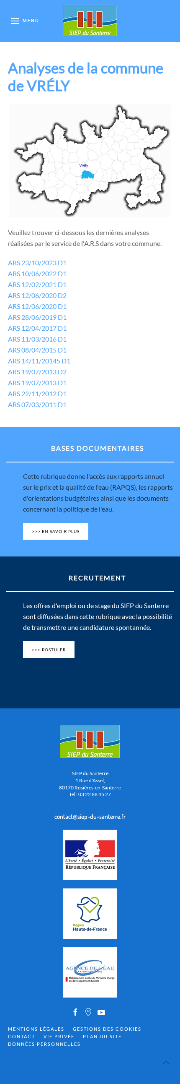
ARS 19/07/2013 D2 (37, 372)
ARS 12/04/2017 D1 (37, 328)
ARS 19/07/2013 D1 (37, 383)
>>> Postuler (49, 649)
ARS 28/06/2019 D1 (37, 317)
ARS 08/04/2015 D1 (37, 350)
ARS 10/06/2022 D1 (37, 273)
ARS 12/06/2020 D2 (37, 295)
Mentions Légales (36, 1029)
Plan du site (102, 1036)
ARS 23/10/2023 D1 (37, 262)
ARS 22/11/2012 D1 (37, 393)
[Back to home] (90, 21)
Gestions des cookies (107, 1029)
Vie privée (59, 1036)
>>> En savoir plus (56, 531)
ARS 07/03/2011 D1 (37, 404)
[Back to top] (166, 1062)
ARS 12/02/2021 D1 (37, 284)
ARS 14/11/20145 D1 (39, 361)
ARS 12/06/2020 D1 (37, 306)
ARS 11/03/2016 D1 (37, 339)
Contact (21, 1036)
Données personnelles (44, 1044)
